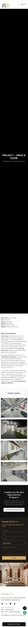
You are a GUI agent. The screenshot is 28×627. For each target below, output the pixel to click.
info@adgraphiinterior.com (8, 607)
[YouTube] (10, 603)
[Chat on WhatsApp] (25, 612)
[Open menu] (25, 4)
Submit (14, 558)
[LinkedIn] (14, 603)
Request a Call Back (14, 624)
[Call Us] (25, 608)
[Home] (7, 4)
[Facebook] (2, 603)
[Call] (22, 4)
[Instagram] (6, 603)
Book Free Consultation (14, 509)
